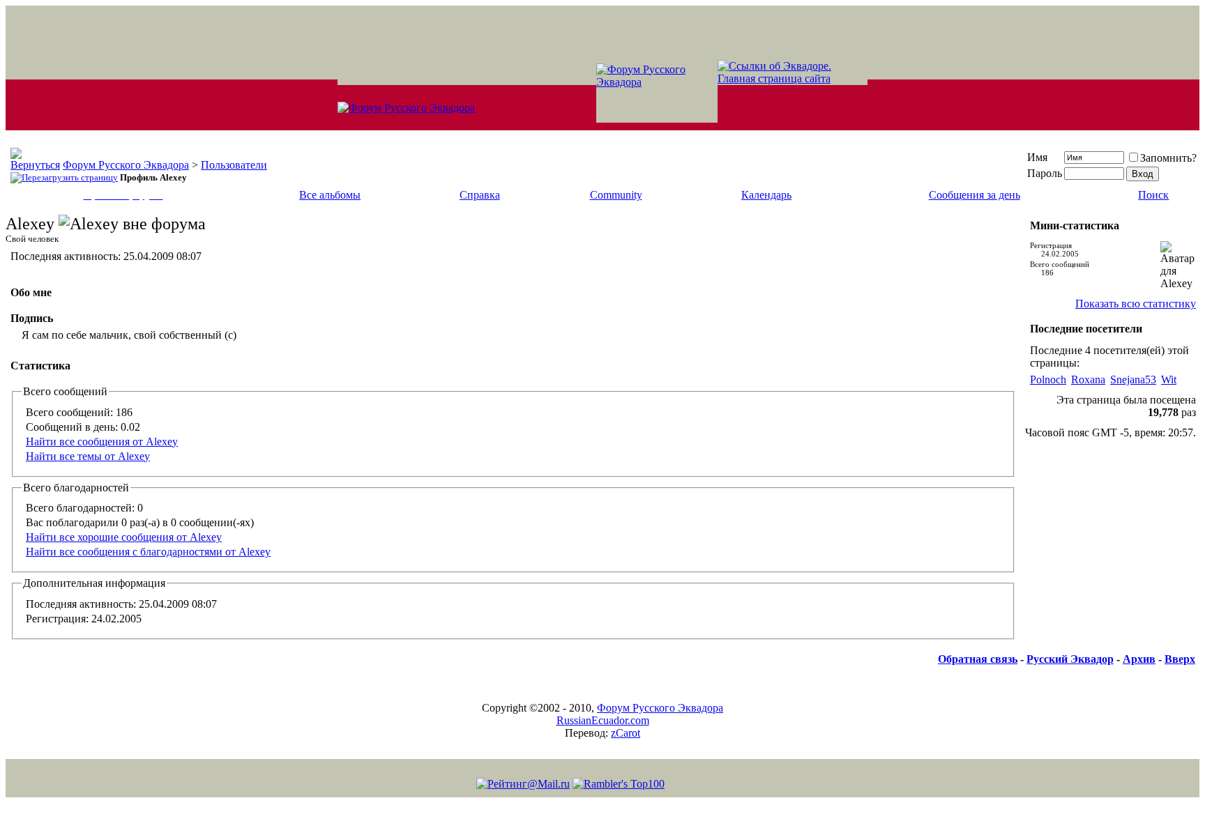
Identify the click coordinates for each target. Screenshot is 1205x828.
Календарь (766, 195)
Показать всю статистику (1135, 303)
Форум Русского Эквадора (126, 165)
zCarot (625, 733)
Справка (480, 195)
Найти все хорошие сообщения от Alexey (124, 537)
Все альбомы (330, 195)
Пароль (1044, 173)
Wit (1168, 379)
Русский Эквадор (1070, 659)
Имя (1037, 157)
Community (616, 195)
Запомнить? (1168, 158)
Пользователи (234, 165)
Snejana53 (1133, 379)
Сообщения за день (974, 195)
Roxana (1088, 379)
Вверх (1180, 659)
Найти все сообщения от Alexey (102, 441)
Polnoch (1048, 379)
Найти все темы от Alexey (88, 456)
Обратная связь (977, 659)
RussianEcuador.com (602, 720)
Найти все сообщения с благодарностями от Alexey (148, 552)
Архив (1139, 659)
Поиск (1153, 195)
